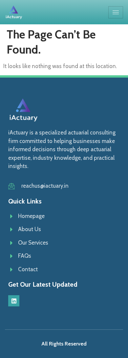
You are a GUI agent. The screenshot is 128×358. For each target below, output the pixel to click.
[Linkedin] (13, 300)
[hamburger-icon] (115, 12)
